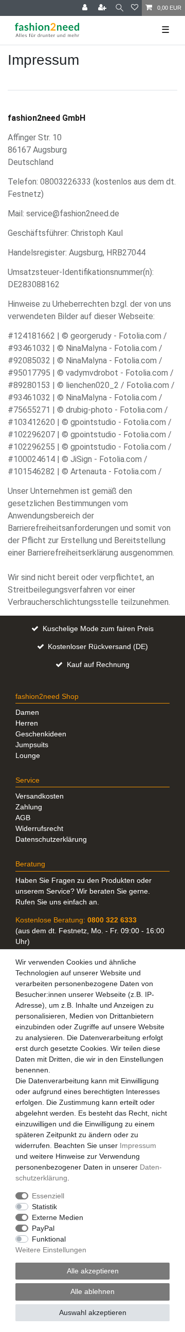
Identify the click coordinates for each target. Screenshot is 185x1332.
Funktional (49, 1239)
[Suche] (119, 8)
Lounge (27, 755)
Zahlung (28, 807)
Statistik (44, 1206)
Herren (26, 723)
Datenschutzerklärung (51, 839)
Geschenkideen (40, 734)
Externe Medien (57, 1217)
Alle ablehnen (92, 1291)
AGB (22, 817)
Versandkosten (39, 796)
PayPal (43, 1228)
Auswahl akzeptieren (92, 1312)
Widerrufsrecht (39, 828)
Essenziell (48, 1196)
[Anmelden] (86, 8)
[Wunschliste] (134, 8)
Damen (27, 712)
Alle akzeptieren (93, 1271)
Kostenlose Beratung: (76, 920)
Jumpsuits (31, 745)
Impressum (138, 1145)
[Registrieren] (103, 8)
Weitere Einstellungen (50, 1250)
